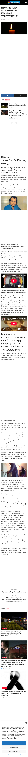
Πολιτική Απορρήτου (17, 755)
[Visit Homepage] (14, 2)
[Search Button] (26, 2)
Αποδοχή (14, 743)
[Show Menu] (2, 2)
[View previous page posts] (12, 123)
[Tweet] (20, 95)
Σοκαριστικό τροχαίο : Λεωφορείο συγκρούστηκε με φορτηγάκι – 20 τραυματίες (18, 105)
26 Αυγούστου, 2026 (14, 118)
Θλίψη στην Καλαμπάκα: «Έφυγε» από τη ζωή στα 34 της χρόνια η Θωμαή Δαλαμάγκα (13, 693)
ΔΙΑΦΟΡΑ (4, 628)
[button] (25, 723)
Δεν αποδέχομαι (14, 747)
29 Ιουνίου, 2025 (4, 19)
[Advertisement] (14, 50)
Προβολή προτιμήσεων (14, 751)
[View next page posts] (15, 123)
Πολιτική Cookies (9, 755)
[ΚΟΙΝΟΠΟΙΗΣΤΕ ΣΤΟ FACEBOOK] (7, 95)
